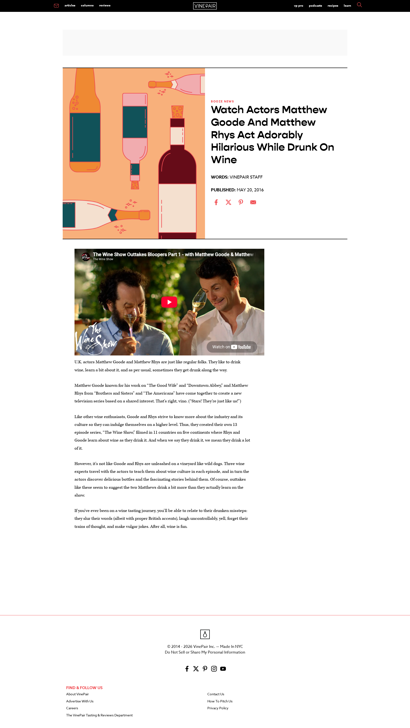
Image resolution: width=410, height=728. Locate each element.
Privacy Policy (217, 708)
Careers (72, 708)
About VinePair (77, 694)
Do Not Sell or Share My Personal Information (205, 652)
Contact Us (215, 694)
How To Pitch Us (220, 701)
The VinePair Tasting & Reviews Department (99, 715)
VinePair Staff (246, 177)
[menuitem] (56, 6)
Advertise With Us (79, 701)
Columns (87, 5)
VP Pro (298, 5)
